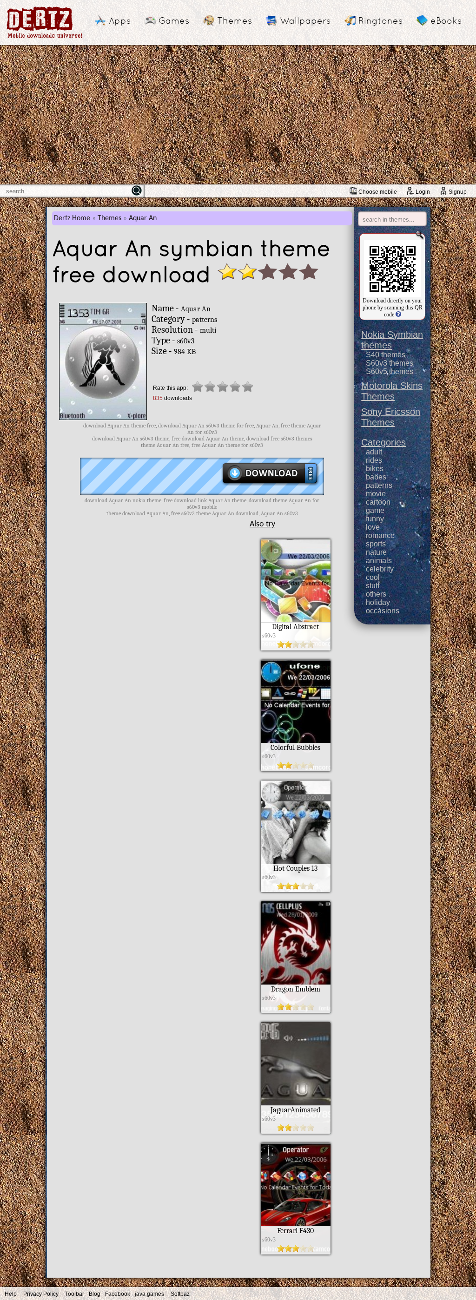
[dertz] (45, 38)
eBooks (446, 20)
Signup (458, 192)
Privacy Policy (41, 1294)
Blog (94, 1294)
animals (379, 561)
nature (376, 552)
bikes (374, 469)
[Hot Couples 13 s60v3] (296, 890)
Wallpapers (305, 20)
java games (149, 1294)
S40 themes (385, 355)
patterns (379, 485)
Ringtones (380, 20)
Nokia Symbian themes (392, 339)
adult (374, 452)
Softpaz (180, 1294)
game (375, 510)
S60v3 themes (389, 363)
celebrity (380, 569)
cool (373, 577)
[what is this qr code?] (397, 314)
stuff (372, 586)
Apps (120, 20)
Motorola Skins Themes (392, 391)
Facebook (117, 1294)
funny (375, 519)
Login (423, 192)
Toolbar (74, 1294)
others (376, 594)
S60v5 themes (389, 371)
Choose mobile (377, 192)
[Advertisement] (238, 115)
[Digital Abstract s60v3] (296, 648)
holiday (378, 602)
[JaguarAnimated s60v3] (296, 1131)
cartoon (378, 502)
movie (376, 494)
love (373, 527)
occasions (382, 611)
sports (376, 544)
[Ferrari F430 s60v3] (296, 1252)
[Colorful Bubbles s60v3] (296, 769)
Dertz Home (72, 218)
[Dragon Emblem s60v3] (296, 1010)
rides (374, 460)
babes (376, 477)
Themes (234, 20)
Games (174, 20)
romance (380, 535)
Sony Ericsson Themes (390, 417)
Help (11, 1294)
